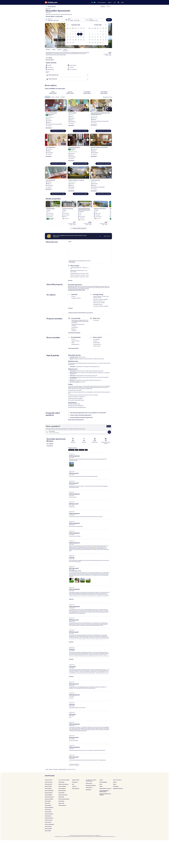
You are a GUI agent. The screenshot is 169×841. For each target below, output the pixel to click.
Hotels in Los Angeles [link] (49, 798)
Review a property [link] (75, 788)
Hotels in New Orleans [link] (49, 790)
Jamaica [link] (50, 769)
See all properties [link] (52, 6)
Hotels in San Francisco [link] (49, 796)
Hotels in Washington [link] (49, 807)
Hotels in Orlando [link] (48, 788)
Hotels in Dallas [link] (48, 830)
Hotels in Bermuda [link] (62, 790)
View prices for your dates (58, 130)
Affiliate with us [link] (89, 783)
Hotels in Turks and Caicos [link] (64, 784)
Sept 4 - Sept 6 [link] (104, 93)
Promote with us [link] (89, 787)
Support (109, 2)
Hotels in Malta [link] (61, 792)
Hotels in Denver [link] (48, 805)
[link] (108, 6)
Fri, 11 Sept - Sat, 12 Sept (73, 20)
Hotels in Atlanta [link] (48, 811)
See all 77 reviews (50, 59)
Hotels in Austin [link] (48, 809)
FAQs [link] (73, 784)
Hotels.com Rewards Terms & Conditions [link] (105, 794)
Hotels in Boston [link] (48, 815)
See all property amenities (74, 332)
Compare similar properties (79, 228)
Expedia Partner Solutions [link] (91, 785)
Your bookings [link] (75, 782)
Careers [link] (114, 784)
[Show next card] (111, 213)
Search (109, 19)
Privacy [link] (100, 784)
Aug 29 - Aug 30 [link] (70, 93)
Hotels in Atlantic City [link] (49, 817)
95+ (109, 46)
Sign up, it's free (107, 236)
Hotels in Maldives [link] (62, 788)
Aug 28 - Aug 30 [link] (87, 93)
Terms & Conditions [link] (103, 782)
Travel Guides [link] (115, 786)
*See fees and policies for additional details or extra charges (79, 312)
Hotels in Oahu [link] (61, 803)
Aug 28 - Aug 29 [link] (52, 93)
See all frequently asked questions (76, 419)
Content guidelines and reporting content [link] (104, 791)
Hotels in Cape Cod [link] (62, 805)
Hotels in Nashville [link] (48, 794)
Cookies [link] (101, 786)
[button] (70, 31)
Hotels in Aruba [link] (61, 782)
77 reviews (48, 445)
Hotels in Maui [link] (61, 796)
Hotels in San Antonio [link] (49, 813)
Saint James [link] (55, 769)
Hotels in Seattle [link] (48, 826)
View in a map (72, 262)
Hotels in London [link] (48, 822)
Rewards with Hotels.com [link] (118, 788)
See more (70, 280)
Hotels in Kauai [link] (61, 801)
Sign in (122, 2)
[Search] (109, 432)
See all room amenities (73, 348)
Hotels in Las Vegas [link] (48, 782)
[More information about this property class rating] (50, 12)
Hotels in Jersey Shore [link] (63, 794)
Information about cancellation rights (76, 289)
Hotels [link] (47, 769)
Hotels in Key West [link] (48, 820)
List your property (101, 2)
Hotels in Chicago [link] (48, 786)
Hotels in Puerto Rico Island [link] (64, 798)
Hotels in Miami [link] (48, 801)
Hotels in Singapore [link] (62, 786)
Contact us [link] (74, 786)
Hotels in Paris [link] (47, 803)
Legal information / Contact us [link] (105, 788)
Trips (115, 2)
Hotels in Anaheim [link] (48, 828)
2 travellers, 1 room (93, 20)
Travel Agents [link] (88, 789)
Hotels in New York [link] (48, 784)
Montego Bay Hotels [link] (62, 769)
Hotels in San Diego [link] (48, 792)
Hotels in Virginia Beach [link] (49, 824)
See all (47, 71)
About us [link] (115, 782)
